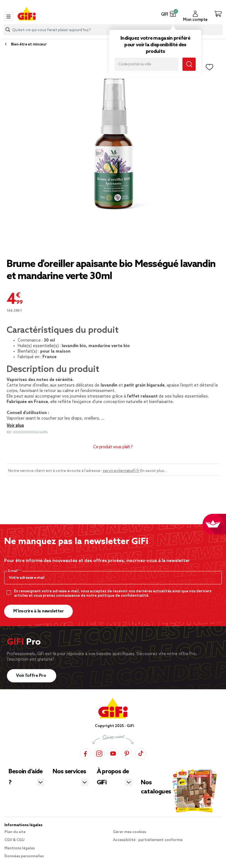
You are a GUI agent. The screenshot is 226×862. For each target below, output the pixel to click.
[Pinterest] (126, 752)
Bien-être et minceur (29, 44)
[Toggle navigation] (8, 16)
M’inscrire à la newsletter (38, 611)
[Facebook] (85, 752)
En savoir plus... (153, 471)
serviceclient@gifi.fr (121, 471)
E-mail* (14, 571)
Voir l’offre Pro (31, 675)
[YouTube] (113, 752)
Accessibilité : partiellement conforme (147, 840)
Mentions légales (19, 848)
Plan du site (15, 832)
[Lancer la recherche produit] (8, 29)
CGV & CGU (14, 840)
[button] (173, 13)
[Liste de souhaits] (209, 67)
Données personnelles (24, 856)
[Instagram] (99, 752)
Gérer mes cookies (129, 832)
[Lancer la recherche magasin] (189, 64)
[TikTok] (140, 752)
